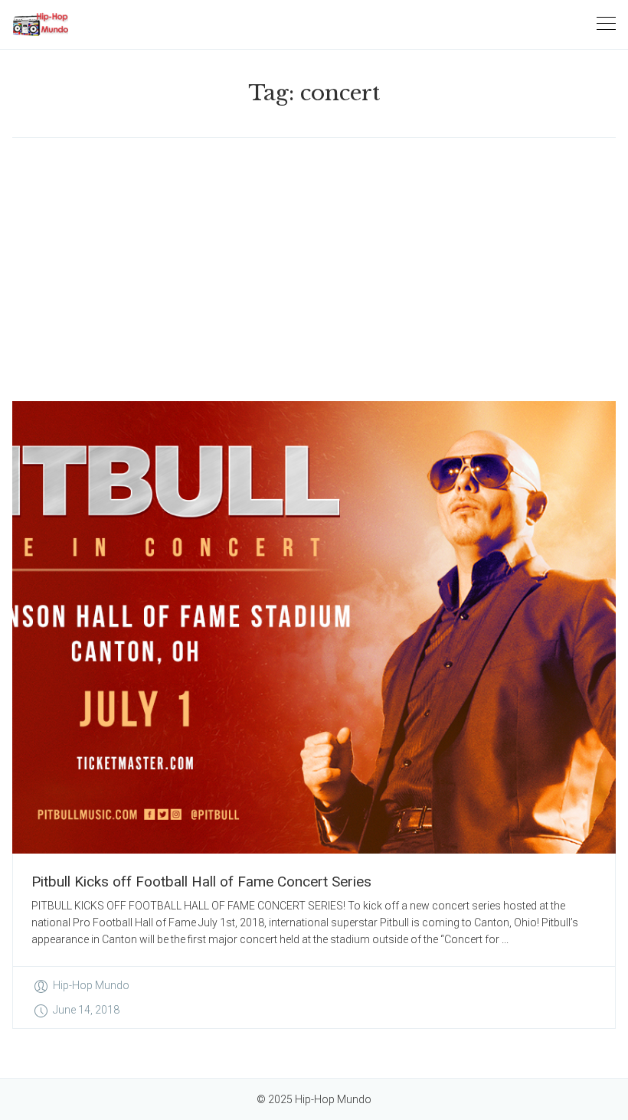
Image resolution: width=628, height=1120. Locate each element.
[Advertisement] (314, 269)
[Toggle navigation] (606, 24)
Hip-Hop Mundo (91, 985)
